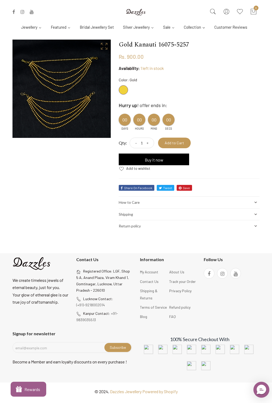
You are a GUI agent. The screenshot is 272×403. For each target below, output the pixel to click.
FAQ (172, 316)
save (186, 188)
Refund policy (179, 307)
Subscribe (118, 347)
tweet (167, 188)
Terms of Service (153, 307)
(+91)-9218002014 (90, 305)
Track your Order (182, 281)
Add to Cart (174, 143)
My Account (149, 272)
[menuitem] (33, 27)
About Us (176, 272)
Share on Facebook (138, 188)
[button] (261, 390)
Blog (143, 316)
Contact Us (149, 281)
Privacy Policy (180, 291)
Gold (123, 90)
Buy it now (154, 159)
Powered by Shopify (160, 391)
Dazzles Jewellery (126, 391)
